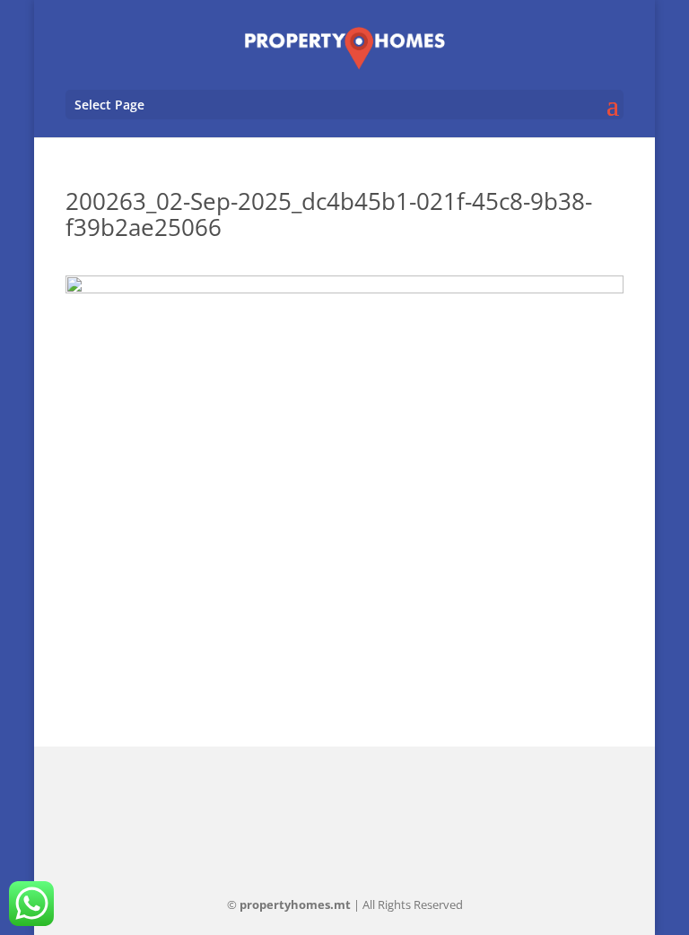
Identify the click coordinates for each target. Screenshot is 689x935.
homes (295, 904)
